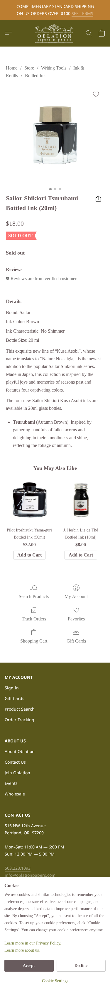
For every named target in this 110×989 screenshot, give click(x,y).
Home (11, 67)
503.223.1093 (18, 868)
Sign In (12, 688)
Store (29, 67)
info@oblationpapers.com (30, 875)
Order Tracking (19, 719)
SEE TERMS (82, 13)
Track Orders (34, 618)
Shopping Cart (33, 640)
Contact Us (15, 762)
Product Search (20, 709)
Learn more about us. (22, 950)
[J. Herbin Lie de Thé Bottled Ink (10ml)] (80, 499)
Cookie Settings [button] (55, 981)
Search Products (34, 596)
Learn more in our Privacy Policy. (32, 943)
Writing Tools (53, 67)
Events (11, 783)
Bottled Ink (35, 75)
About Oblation (20, 751)
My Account (76, 596)
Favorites (76, 618)
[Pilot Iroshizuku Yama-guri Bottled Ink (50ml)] (29, 499)
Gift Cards (76, 640)
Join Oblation (17, 772)
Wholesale (15, 794)
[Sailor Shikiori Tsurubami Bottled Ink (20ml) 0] (55, 135)
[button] (55, 33)
